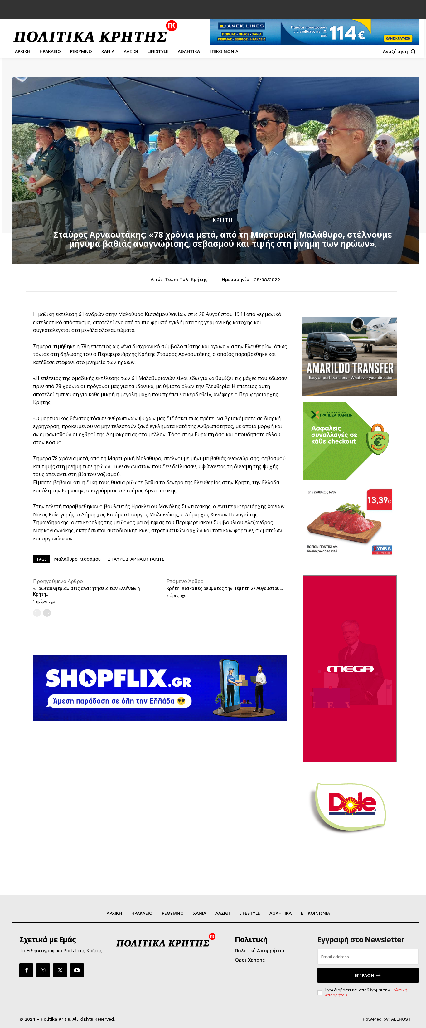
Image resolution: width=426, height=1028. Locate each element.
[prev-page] (37, 613)
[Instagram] (43, 970)
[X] (60, 970)
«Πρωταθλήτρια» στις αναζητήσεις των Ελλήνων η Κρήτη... (86, 591)
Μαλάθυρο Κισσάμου (77, 559)
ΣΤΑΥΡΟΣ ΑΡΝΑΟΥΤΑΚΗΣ (136, 559)
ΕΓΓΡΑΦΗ (364, 975)
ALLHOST (401, 1018)
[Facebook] (26, 970)
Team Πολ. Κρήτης (186, 279)
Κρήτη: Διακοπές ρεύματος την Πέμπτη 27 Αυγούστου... (225, 588)
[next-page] (47, 613)
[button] (401, 51)
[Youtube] (77, 970)
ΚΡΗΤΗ (222, 219)
